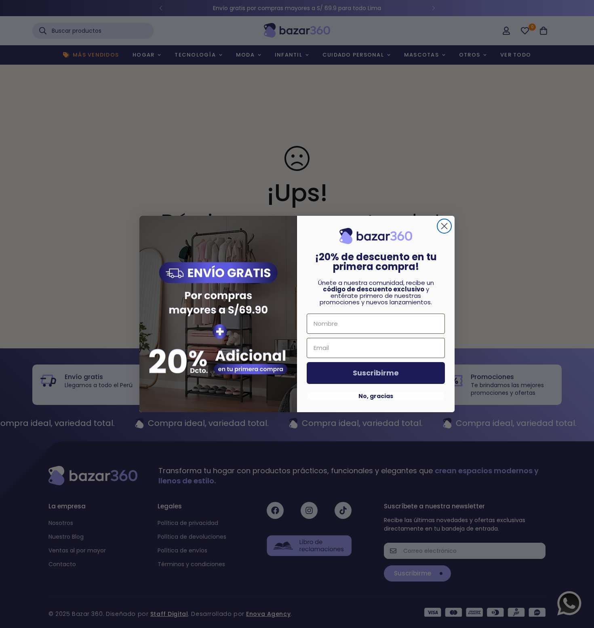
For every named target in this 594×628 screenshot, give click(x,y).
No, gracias (375, 396)
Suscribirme (376, 373)
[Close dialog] (444, 226)
